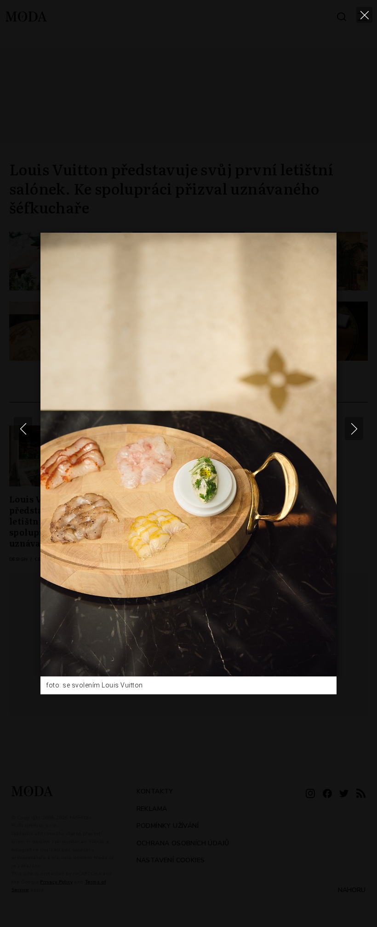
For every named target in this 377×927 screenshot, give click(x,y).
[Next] (354, 428)
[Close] (364, 15)
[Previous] (23, 428)
